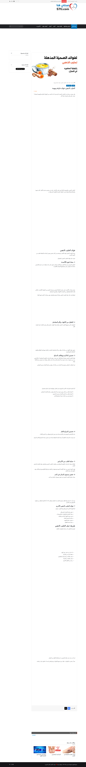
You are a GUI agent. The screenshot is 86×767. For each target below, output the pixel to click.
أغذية (54, 26)
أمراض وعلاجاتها (67, 26)
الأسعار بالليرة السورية (49, 764)
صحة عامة (74, 26)
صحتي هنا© (67, 764)
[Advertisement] (31, 13)
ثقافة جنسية (59, 26)
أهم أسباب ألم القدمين (56, 754)
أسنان (50, 26)
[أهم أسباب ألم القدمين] (54, 749)
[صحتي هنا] (67, 7)
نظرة (55, 764)
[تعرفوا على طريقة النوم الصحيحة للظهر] (40, 749)
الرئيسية (72, 82)
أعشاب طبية (44, 26)
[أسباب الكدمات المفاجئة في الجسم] (69, 749)
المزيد (38, 26)
